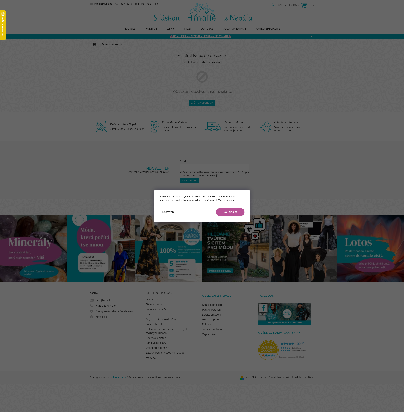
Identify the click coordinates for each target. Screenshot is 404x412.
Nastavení (168, 211)
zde (236, 200)
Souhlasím (230, 211)
